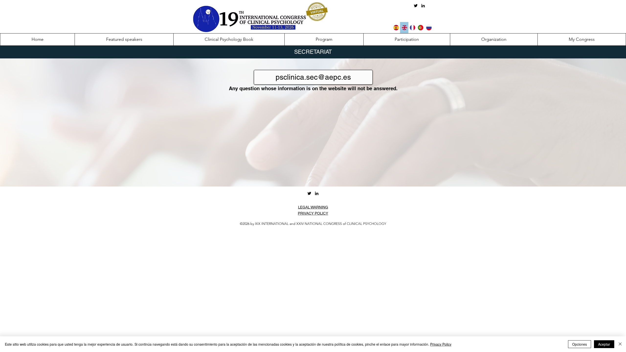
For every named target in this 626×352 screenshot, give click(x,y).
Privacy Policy (440, 344)
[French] (412, 27)
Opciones (579, 344)
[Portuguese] (420, 27)
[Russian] (429, 27)
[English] (404, 27)
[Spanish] (396, 27)
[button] (406, 39)
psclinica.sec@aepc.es (313, 77)
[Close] (620, 344)
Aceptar (604, 344)
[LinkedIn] (423, 5)
